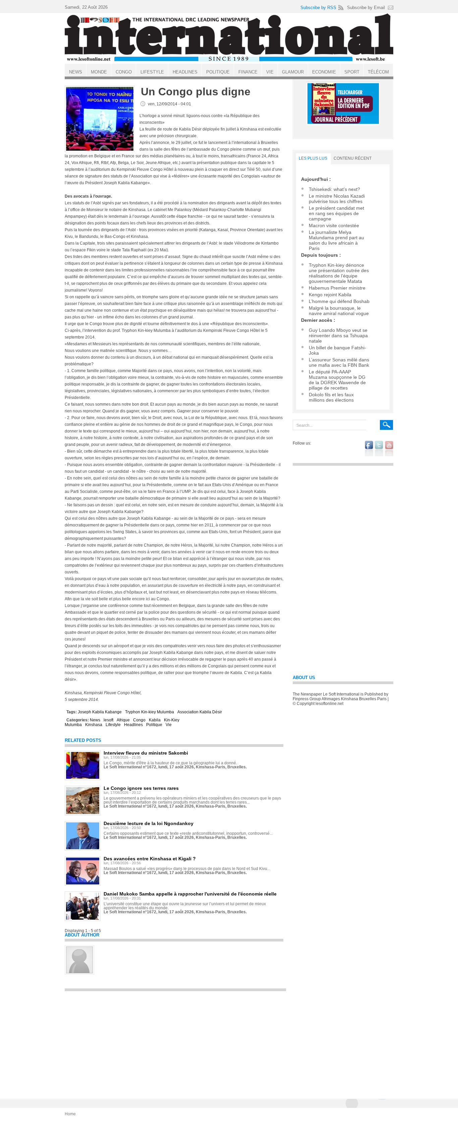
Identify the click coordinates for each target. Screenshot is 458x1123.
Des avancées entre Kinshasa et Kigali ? (150, 858)
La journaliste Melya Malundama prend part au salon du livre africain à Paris (336, 240)
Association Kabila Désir (199, 712)
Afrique (123, 720)
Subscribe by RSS (318, 7)
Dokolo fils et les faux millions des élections (331, 397)
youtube (389, 448)
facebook (369, 448)
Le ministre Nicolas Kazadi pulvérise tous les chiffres (337, 198)
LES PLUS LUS (313, 158)
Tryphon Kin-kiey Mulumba (149, 712)
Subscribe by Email (366, 7)
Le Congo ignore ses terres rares (141, 788)
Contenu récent (352, 158)
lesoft (108, 720)
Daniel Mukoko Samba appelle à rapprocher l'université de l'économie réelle (190, 894)
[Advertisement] (175, 1042)
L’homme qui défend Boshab (339, 301)
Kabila (155, 720)
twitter (379, 448)
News (95, 720)
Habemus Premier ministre (337, 288)
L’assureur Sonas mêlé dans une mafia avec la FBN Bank (339, 362)
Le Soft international (229, 38)
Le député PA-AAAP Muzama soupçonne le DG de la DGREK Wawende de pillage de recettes (337, 380)
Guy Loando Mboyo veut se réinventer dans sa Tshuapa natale (338, 335)
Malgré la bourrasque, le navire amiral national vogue (339, 310)
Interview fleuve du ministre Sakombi (146, 753)
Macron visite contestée (334, 225)
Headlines (133, 724)
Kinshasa (93, 724)
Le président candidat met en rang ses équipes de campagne (336, 213)
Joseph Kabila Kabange (100, 712)
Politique (154, 724)
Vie (169, 724)
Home (70, 1114)
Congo (139, 720)
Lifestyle (113, 724)
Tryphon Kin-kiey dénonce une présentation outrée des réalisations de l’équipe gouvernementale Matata (339, 273)
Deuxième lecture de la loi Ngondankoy (148, 823)
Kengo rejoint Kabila (330, 294)
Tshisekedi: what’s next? (334, 189)
